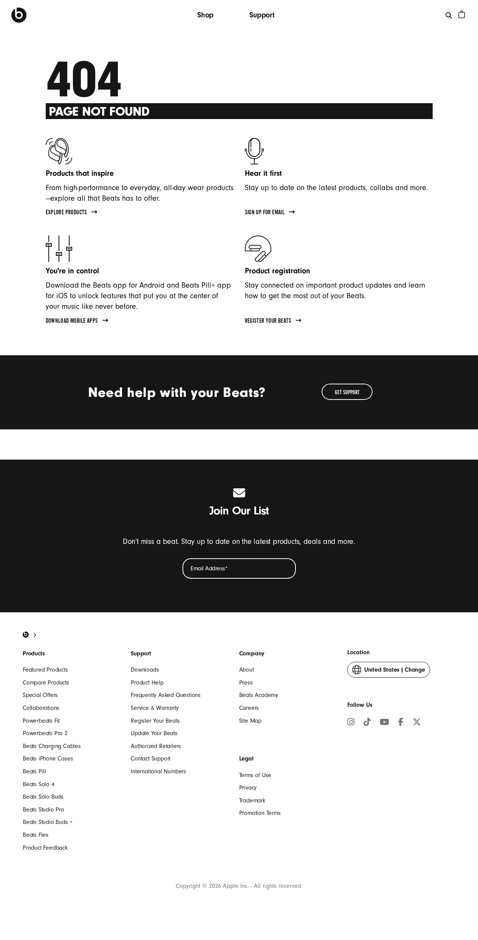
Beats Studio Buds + (48, 822)
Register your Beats (268, 321)
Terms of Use (255, 775)
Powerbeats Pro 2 (45, 733)
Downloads (145, 669)
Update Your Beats (154, 733)
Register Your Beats (155, 720)
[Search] (449, 15)
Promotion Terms (260, 813)
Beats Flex (35, 835)
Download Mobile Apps (72, 321)
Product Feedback (45, 847)
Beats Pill (34, 771)
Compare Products (46, 682)
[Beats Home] (18, 15)
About (246, 669)
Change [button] (394, 672)
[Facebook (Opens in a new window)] (401, 723)
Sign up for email (265, 213)
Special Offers (40, 695)
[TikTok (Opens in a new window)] (367, 723)
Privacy (248, 787)
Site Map (250, 720)
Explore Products (66, 213)
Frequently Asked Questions (166, 695)
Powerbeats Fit (41, 720)
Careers (249, 708)
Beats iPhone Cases (48, 758)
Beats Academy (258, 695)
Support (262, 15)
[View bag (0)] (462, 14)
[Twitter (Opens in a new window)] (417, 723)
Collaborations (41, 708)
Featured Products (45, 669)
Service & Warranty (154, 708)
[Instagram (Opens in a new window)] (350, 723)
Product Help (147, 682)
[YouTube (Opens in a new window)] (384, 723)
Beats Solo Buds (43, 796)
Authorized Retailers (156, 746)
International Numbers (158, 771)
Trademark (252, 800)
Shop (205, 15)
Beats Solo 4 (38, 784)
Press (246, 682)
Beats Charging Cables (52, 746)
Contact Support (150, 758)
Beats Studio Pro (43, 809)
